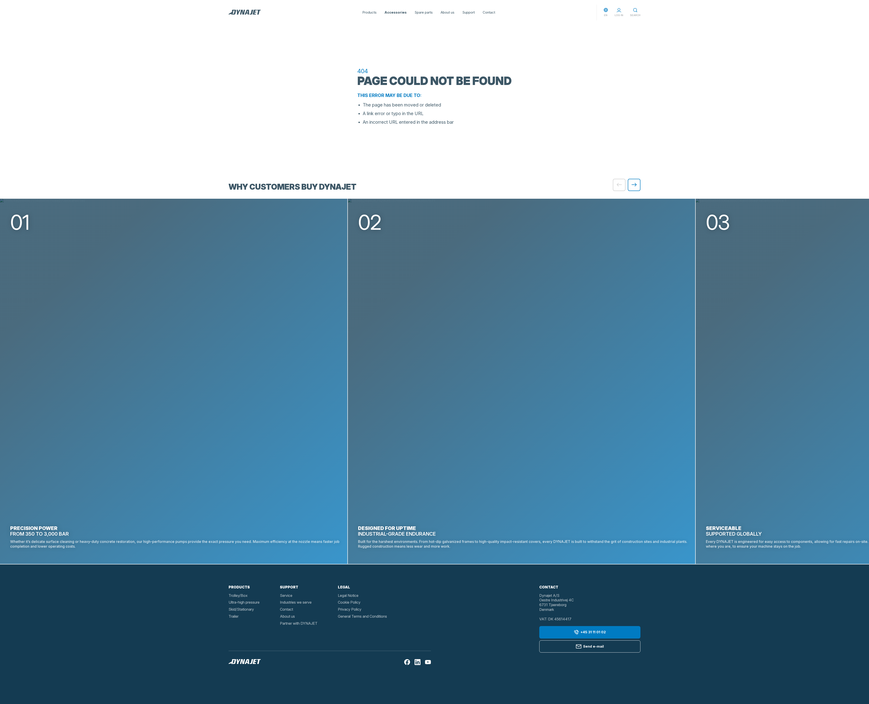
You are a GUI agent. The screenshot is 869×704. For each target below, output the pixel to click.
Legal (344, 587)
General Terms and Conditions (362, 616)
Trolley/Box (238, 595)
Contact (489, 12)
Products (369, 12)
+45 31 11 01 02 (593, 632)
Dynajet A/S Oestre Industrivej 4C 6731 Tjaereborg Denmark (556, 602)
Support (468, 12)
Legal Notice (348, 595)
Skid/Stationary (241, 609)
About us (447, 12)
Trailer (234, 616)
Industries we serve (296, 602)
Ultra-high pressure (244, 602)
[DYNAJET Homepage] (245, 12)
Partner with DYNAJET (299, 623)
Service (286, 595)
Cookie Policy (349, 602)
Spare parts (424, 12)
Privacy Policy (349, 609)
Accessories (395, 12)
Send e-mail (593, 646)
